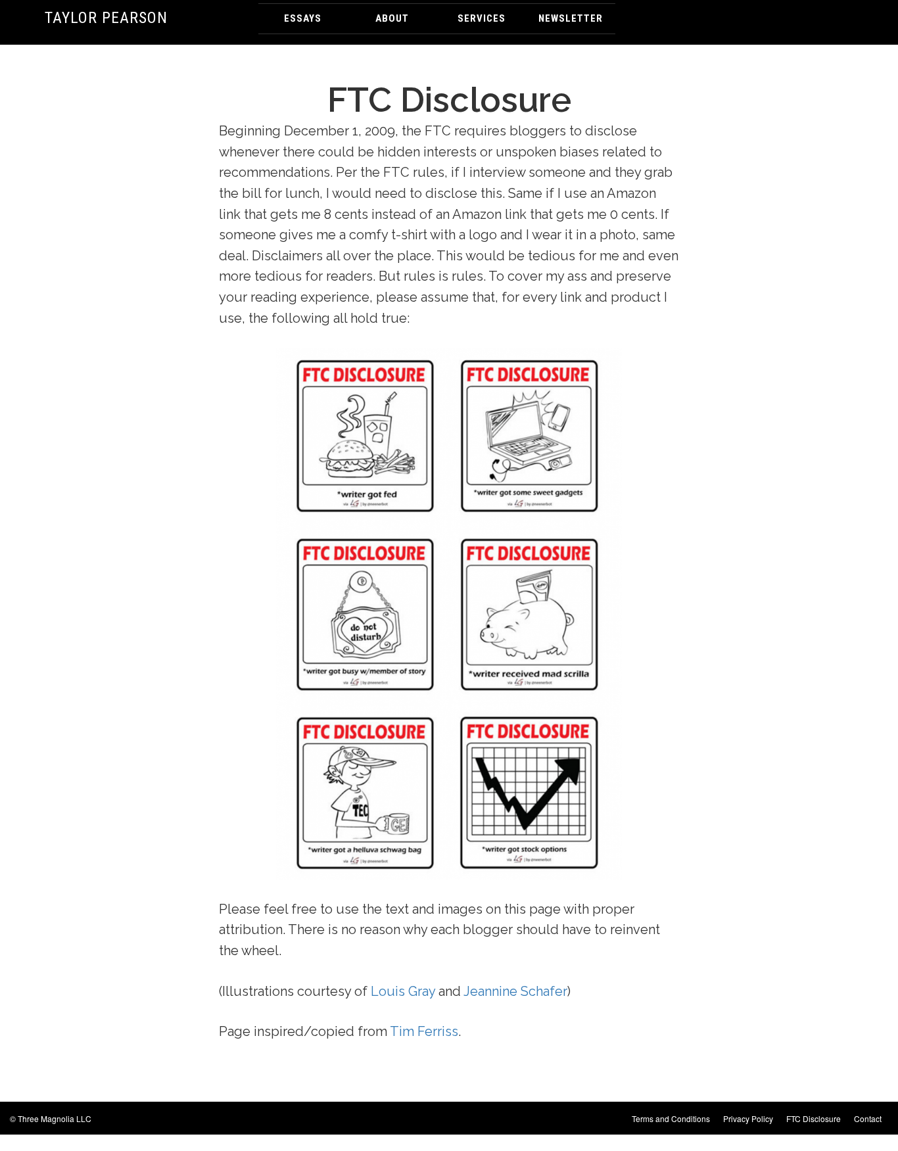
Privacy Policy (748, 1118)
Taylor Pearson (106, 18)
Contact (868, 1118)
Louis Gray (403, 991)
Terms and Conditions (671, 1118)
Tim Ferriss (424, 1031)
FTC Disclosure (813, 1118)
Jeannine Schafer (515, 991)
